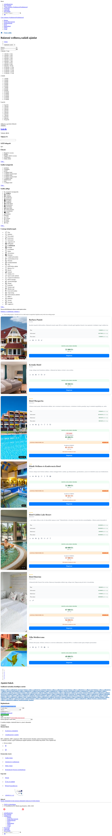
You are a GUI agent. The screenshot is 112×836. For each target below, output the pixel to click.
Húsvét (9, 270)
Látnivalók (7, 10)
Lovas (7, 212)
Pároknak (9, 255)
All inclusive (7, 157)
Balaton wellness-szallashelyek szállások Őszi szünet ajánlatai (70, 692)
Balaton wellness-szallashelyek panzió (57, 690)
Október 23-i (10, 274)
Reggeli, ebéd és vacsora (10, 156)
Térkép (6, 42)
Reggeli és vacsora (9, 153)
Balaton (6, 20)
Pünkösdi (9, 298)
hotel (5, 181)
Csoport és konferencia (13, 277)
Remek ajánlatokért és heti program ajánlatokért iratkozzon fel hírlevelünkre (20, 801)
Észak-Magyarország (9, 21)
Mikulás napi (10, 289)
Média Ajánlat (8, 766)
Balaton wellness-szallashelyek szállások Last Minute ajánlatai (91, 695)
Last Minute (10, 249)
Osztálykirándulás (12, 262)
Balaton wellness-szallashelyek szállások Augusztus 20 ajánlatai (63, 694)
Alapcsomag (10, 292)
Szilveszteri (10, 240)
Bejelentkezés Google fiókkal (8, 706)
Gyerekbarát (9, 211)
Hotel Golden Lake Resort (40, 515)
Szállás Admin (9, 758)
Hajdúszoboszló (8, 23)
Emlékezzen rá (5, 711)
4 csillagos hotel (8, 175)
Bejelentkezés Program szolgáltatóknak (15, 769)
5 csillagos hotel (8, 178)
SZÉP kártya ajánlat (12, 266)
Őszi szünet (10, 236)
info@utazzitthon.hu (11, 786)
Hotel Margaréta (36, 401)
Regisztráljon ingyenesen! (17, 718)
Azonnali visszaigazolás (12, 192)
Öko (7, 223)
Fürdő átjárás (9, 203)
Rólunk (7, 777)
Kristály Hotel (35, 365)
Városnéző (9, 206)
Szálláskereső (24, 7)
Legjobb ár (10, 304)
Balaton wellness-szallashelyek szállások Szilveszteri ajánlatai (29, 694)
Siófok (5, 27)
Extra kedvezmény (12, 291)
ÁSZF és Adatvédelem (10, 804)
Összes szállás (8, 32)
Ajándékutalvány (8, 4)
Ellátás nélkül (7, 159)
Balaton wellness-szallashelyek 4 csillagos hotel (27, 691)
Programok (7, 8)
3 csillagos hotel (8, 172)
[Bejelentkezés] (5, 14)
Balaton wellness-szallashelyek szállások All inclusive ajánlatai (49, 697)
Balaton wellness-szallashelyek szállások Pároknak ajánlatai (83, 697)
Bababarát (8, 199)
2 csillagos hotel (8, 182)
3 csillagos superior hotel (10, 174)
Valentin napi (10, 287)
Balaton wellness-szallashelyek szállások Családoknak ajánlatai (23, 695)
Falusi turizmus (10, 209)
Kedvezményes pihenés (13, 294)
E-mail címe (4, 708)
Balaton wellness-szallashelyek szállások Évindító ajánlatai (57, 695)
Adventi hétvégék (12, 281)
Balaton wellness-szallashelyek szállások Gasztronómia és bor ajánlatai (49, 698)
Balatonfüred (7, 26)
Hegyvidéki (9, 208)
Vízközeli (8, 196)
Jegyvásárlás (7, 11)
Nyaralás (9, 302)
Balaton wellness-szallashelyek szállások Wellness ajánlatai (37, 692)
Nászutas (6, 215)
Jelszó (2, 709)
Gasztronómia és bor (12, 259)
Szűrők (4, 129)
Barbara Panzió (35, 320)
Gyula (5, 29)
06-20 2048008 (10, 782)
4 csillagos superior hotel (10, 176)
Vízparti (8, 195)
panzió (5, 171)
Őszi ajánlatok (7, 5)
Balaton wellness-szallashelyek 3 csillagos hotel (80, 690)
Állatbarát (8, 202)
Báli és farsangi (11, 279)
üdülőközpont (7, 179)
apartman (6, 168)
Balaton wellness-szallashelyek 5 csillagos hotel (84, 691)
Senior (9, 251)
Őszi (8, 232)
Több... (2, 161)
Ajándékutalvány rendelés (12, 734)
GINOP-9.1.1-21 (9, 795)
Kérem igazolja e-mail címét (8, 719)
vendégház (7, 169)
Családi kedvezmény (12, 257)
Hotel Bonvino (35, 577)
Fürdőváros (9, 197)
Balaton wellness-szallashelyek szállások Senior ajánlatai (16, 697)
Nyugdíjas (8, 200)
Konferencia (9, 205)
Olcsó (7, 221)
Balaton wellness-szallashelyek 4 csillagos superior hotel (55, 691)
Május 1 (9, 296)
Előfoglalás (10, 243)
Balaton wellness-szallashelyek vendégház (35, 690)
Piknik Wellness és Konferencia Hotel (45, 466)
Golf (7, 217)
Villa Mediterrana (36, 637)
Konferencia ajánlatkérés (11, 731)
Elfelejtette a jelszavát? (6, 713)
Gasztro (8, 218)
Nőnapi (9, 283)
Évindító (9, 247)
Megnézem (69, 355)
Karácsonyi (10, 238)
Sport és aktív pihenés (13, 276)
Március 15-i (10, 268)
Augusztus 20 (11, 242)
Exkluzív (8, 214)
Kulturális (10, 285)
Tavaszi (9, 300)
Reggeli (6, 154)
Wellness (9, 234)
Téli (8, 264)
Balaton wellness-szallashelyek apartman (12, 690)
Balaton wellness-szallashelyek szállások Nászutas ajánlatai (86, 698)
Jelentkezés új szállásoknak (12, 762)
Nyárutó (9, 272)
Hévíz (5, 24)
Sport (7, 220)
